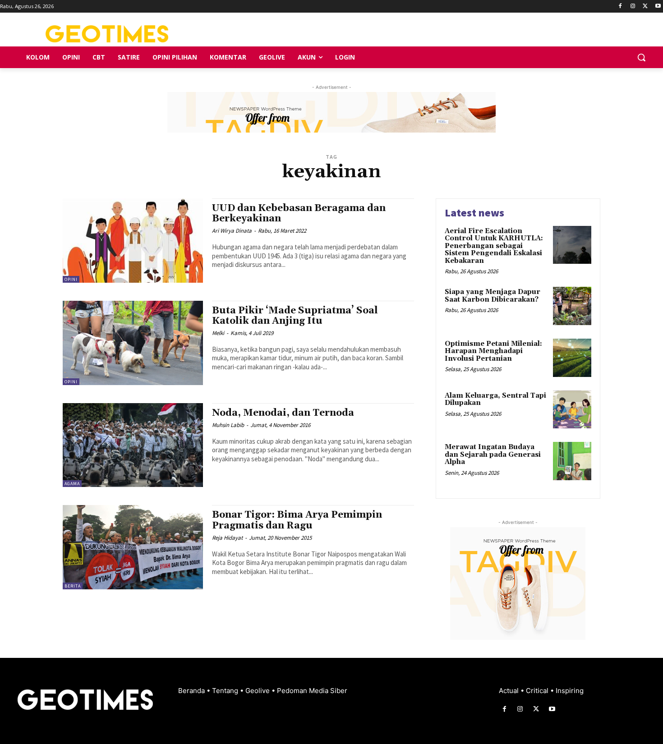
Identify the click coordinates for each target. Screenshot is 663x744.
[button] (641, 57)
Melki (218, 333)
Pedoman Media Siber (312, 690)
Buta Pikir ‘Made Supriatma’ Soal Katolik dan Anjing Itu (295, 316)
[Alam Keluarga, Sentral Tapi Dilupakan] (572, 409)
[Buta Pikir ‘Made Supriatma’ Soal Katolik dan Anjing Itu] (133, 343)
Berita (72, 586)
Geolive (258, 690)
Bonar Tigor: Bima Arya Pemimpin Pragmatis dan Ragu (297, 520)
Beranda (192, 690)
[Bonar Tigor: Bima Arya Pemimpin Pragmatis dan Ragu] (133, 547)
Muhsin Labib (228, 425)
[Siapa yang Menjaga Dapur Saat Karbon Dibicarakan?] (572, 306)
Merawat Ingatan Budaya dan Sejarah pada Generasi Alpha (493, 454)
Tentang (226, 690)
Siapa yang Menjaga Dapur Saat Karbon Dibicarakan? (492, 296)
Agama (72, 484)
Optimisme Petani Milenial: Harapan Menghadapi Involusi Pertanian (493, 351)
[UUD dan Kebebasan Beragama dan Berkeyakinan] (133, 240)
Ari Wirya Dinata (232, 230)
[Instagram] (633, 6)
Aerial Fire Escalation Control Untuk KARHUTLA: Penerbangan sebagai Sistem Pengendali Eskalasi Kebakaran (494, 246)
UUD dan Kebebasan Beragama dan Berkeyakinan (299, 213)
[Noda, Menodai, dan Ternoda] (133, 445)
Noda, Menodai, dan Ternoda (283, 413)
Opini (71, 279)
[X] (645, 6)
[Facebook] (620, 6)
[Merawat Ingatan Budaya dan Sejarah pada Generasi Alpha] (572, 461)
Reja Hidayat (227, 538)
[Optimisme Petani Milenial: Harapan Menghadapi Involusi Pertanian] (572, 358)
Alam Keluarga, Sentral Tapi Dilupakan (495, 399)
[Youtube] (658, 6)
